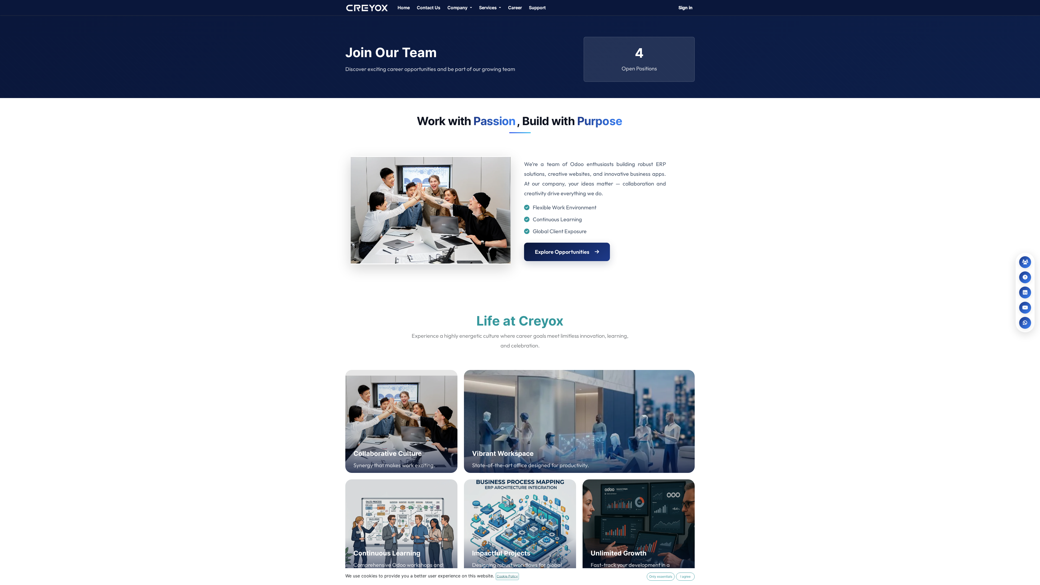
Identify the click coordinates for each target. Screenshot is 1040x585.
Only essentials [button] (660, 576)
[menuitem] (403, 7)
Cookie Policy (507, 576)
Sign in (685, 7)
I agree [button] (685, 576)
